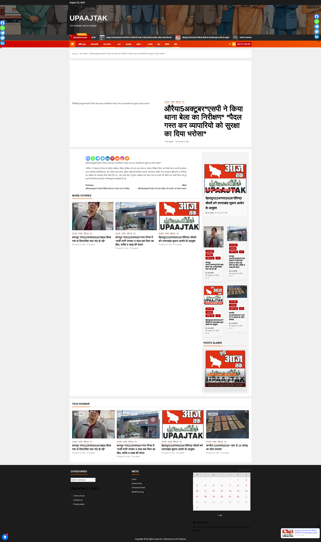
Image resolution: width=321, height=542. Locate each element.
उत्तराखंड (128, 44)
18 (205, 497)
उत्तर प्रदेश (106, 44)
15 (238, 491)
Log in (134, 479)
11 (205, 491)
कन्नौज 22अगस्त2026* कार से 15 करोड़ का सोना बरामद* (231, 37)
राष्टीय (138, 44)
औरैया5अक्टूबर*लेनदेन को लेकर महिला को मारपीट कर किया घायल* (162, 187)
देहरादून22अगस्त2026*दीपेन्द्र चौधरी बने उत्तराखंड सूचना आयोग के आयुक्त (178, 37)
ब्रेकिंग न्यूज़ (82, 44)
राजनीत (150, 44)
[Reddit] (117, 156)
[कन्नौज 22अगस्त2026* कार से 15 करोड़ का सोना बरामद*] (225, 178)
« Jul (220, 515)
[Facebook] (88, 156)
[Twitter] (102, 156)
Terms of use (79, 496)
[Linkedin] (107, 156)
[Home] (72, 44)
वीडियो (167, 44)
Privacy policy (79, 504)
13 (222, 491)
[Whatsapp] (93, 156)
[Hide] (1, 48)
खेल (158, 44)
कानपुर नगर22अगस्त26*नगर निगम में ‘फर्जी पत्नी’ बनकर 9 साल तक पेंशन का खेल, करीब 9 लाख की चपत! (111, 37)
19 (213, 497)
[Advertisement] (160, 81)
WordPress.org (138, 492)
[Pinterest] (112, 156)
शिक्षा (175, 44)
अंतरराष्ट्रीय (94, 44)
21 (230, 497)
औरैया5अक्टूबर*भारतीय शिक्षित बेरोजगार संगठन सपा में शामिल (108, 187)
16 (246, 491)
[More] (127, 156)
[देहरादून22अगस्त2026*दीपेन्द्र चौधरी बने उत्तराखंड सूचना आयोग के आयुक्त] (179, 216)
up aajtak (170, 142)
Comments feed (138, 488)
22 (238, 497)
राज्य (119, 44)
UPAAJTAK (88, 18)
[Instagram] (122, 156)
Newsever (168, 539)
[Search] (229, 44)
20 (222, 497)
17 (197, 497)
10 (197, 491)
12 (213, 491)
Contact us (78, 500)
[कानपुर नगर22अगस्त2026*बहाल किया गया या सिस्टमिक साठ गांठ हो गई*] (92, 216)
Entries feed (137, 483)
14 (230, 491)
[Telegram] (98, 156)
